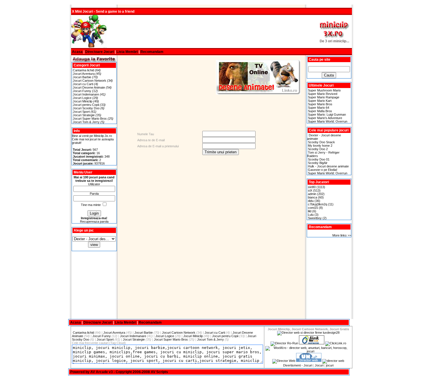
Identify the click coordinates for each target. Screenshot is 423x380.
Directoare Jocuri (99, 52)
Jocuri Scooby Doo (86, 108)
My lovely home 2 (320, 145)
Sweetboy (315, 218)
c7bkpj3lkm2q (317, 204)
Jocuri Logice (82, 98)
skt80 (312, 187)
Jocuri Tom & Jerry (86, 122)
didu (311, 201)
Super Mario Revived (322, 94)
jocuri (330, 365)
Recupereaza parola (94, 221)
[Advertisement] (211, 32)
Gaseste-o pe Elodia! (322, 169)
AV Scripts (159, 372)
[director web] (283, 360)
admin (312, 194)
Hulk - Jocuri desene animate (328, 166)
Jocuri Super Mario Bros (90, 118)
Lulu (311, 214)
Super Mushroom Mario (324, 90)
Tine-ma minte (91, 205)
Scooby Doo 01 (318, 159)
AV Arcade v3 (101, 372)
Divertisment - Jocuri (297, 365)
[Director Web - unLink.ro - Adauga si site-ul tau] (308, 360)
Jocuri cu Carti (83, 84)
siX (310, 190)
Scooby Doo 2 (318, 149)
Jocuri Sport (81, 111)
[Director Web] (335, 343)
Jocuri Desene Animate (89, 87)
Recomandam (151, 52)
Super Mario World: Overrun (327, 121)
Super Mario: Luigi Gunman (327, 114)
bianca (312, 197)
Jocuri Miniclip (82, 101)
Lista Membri (127, 52)
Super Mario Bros (320, 104)
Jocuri (319, 365)
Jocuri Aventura (84, 73)
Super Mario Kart (319, 100)
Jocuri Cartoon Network (89, 80)
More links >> (341, 235)
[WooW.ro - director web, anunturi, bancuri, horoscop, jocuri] (308, 351)
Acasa (77, 52)
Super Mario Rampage (323, 97)
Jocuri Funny (82, 91)
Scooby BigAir (317, 163)
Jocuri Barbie (82, 77)
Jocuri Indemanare (86, 94)
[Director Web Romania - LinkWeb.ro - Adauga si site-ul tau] (311, 343)
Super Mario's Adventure (325, 118)
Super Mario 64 (318, 107)
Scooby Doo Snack (321, 142)
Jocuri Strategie (84, 115)
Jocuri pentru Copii (86, 104)
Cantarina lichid (83, 70)
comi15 (313, 207)
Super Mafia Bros (320, 111)
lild (309, 211)
